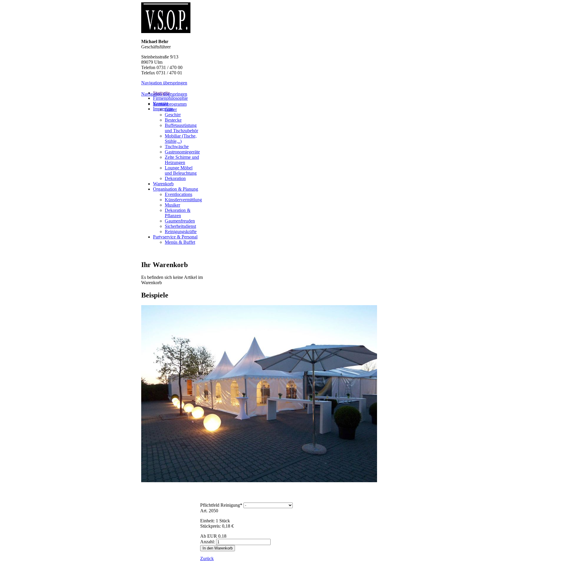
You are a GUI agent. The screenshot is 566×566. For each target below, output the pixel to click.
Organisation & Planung (175, 189)
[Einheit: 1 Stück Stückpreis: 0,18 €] (248, 495)
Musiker (172, 204)
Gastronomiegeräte (182, 151)
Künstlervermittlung (183, 199)
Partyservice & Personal (175, 236)
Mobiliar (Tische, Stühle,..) (181, 138)
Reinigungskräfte (181, 231)
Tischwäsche (177, 146)
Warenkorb (163, 183)
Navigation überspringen (164, 82)
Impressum (163, 108)
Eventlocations (178, 194)
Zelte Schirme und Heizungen (182, 160)
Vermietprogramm (170, 104)
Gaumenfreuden (180, 220)
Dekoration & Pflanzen (177, 213)
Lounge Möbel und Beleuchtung (181, 170)
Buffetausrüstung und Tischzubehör (181, 128)
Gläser (171, 109)
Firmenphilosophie (170, 98)
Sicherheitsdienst (180, 226)
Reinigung (221, 505)
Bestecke (173, 119)
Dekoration (175, 178)
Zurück (207, 558)
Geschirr (173, 114)
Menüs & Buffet (180, 242)
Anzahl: (207, 541)
